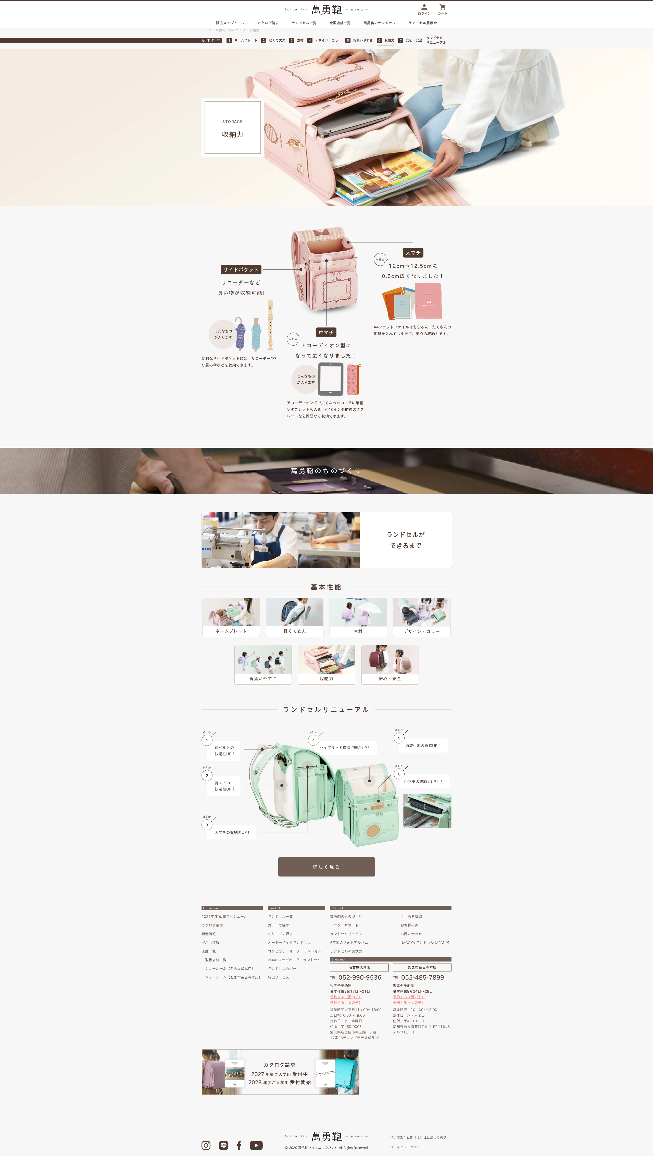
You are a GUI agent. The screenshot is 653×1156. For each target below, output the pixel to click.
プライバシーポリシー (406, 1147)
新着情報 (209, 934)
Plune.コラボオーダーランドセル (294, 960)
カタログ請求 (268, 23)
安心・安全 (414, 40)
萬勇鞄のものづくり (230, 30)
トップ (206, 30)
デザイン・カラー (328, 40)
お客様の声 (409, 925)
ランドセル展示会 (422, 23)
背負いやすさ (363, 40)
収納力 (389, 40)
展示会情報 (210, 942)
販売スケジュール (230, 23)
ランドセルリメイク (346, 934)
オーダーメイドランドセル (289, 942)
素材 (300, 40)
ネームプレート (245, 40)
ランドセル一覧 (280, 916)
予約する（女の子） (346, 1002)
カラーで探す (278, 925)
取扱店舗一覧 (216, 960)
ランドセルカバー (282, 968)
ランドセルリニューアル (436, 40)
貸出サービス (278, 977)
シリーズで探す (280, 934)
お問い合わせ (411, 934)
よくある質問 (411, 916)
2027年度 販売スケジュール (224, 916)
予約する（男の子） (346, 997)
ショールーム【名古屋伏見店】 (230, 968)
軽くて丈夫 (277, 40)
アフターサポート (344, 925)
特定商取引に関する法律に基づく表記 (418, 1137)
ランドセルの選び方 (346, 951)
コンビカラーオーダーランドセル (294, 951)
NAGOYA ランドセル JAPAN (422, 942)
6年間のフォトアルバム (349, 942)
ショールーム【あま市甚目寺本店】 (233, 977)
